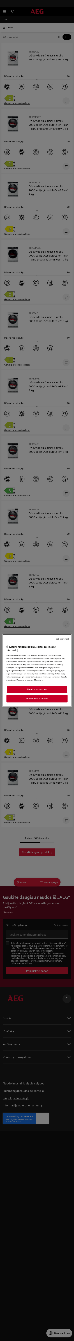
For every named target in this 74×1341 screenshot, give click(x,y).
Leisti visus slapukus (37, 698)
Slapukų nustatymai (37, 689)
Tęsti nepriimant (62, 639)
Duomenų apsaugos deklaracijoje (29, 679)
